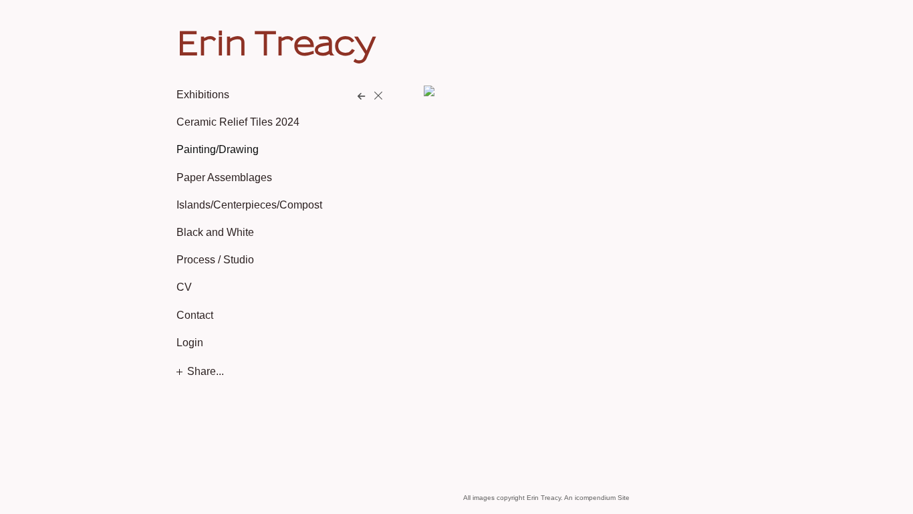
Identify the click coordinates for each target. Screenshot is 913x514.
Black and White (215, 232)
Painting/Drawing (217, 149)
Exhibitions (202, 94)
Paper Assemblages (224, 177)
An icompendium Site (597, 497)
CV (184, 287)
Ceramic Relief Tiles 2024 (237, 122)
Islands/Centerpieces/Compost (249, 205)
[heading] (209, 42)
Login (189, 342)
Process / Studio (215, 259)
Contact (194, 315)
